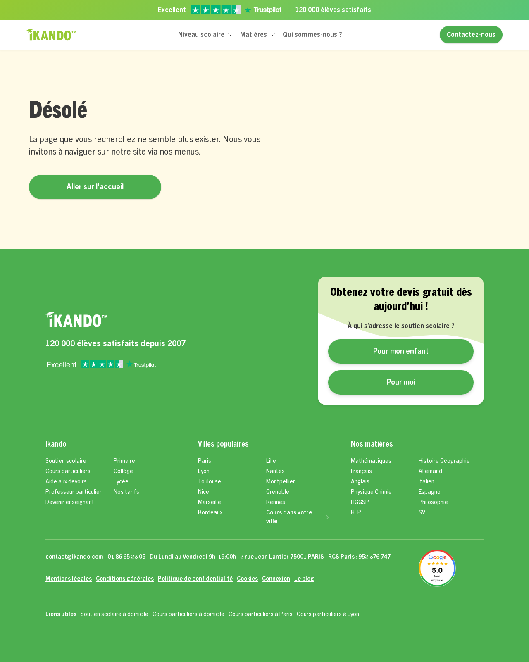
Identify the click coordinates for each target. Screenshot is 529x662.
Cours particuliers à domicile (188, 614)
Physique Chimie (371, 492)
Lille (271, 461)
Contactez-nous (471, 34)
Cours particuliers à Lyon (328, 614)
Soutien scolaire (65, 461)
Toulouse (209, 482)
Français (361, 471)
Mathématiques (371, 461)
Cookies (247, 579)
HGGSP (360, 502)
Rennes (275, 502)
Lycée (121, 482)
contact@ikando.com (74, 557)
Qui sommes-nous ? (312, 34)
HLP (356, 513)
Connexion (276, 579)
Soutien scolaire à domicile (114, 614)
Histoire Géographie (444, 461)
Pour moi (401, 382)
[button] (206, 34)
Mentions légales (68, 579)
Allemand (430, 471)
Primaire (124, 461)
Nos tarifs (126, 492)
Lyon (204, 471)
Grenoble (277, 492)
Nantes (275, 471)
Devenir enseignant (69, 502)
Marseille (209, 502)
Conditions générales (125, 579)
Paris (204, 461)
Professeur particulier (73, 492)
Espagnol (430, 492)
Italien (426, 482)
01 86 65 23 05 (126, 557)
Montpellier (280, 482)
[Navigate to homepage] (115, 320)
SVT (424, 513)
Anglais (360, 482)
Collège (123, 471)
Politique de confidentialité (195, 579)
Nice (203, 492)
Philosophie (433, 502)
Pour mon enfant (401, 351)
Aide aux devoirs (66, 482)
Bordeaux (210, 513)
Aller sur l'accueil (95, 187)
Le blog (304, 579)
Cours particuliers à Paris (261, 614)
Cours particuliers (68, 471)
